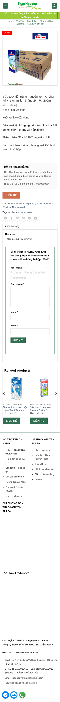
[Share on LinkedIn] (35, 219)
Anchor (11, 212)
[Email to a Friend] (23, 219)
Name (14, 312)
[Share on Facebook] (11, 219)
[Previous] (4, 400)
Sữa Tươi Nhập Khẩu (26, 21)
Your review (17, 284)
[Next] (56, 400)
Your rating (17, 268)
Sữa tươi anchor (35, 23)
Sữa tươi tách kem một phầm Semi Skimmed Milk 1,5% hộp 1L (16, 409)
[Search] (54, 6)
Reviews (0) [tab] (12, 226)
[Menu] (5, 6)
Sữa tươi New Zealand (13, 207)
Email (14, 326)
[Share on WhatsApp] (5, 219)
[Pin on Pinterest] (29, 219)
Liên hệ (11, 195)
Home (9, 21)
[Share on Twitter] (17, 219)
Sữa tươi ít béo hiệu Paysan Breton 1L (40, 409)
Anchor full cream (24, 212)
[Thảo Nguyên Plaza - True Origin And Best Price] (30, 6)
